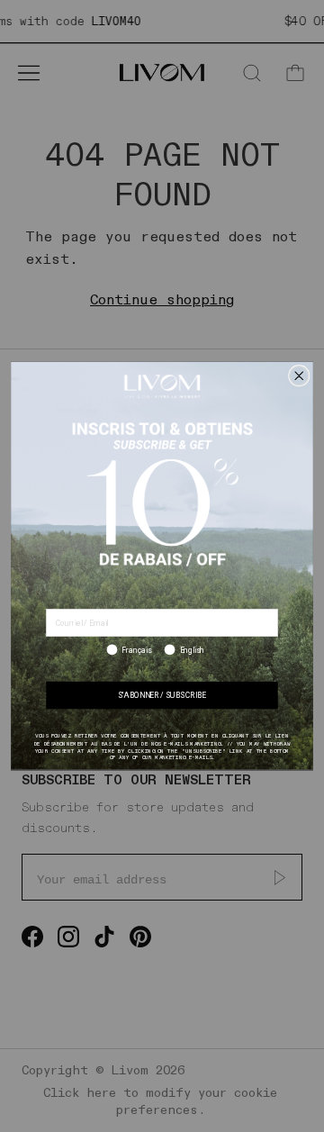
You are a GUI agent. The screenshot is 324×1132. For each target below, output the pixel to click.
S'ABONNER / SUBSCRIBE (162, 696)
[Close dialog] (299, 376)
